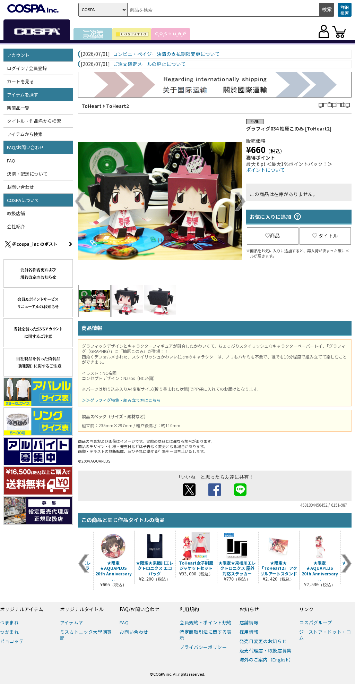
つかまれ (9, 631)
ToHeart (91, 105)
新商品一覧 (18, 107)
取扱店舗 (16, 213)
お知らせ (249, 609)
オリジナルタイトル (82, 609)
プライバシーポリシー (203, 647)
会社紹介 (16, 226)
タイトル (328, 235)
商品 (275, 235)
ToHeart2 (117, 105)
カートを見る (20, 81)
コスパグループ (315, 622)
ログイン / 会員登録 (27, 68)
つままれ (9, 622)
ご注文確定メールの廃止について (149, 64)
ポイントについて (265, 169)
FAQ (11, 160)
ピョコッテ (12, 641)
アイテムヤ (71, 622)
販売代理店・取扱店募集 (266, 650)
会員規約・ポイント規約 (206, 622)
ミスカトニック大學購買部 (86, 634)
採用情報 (249, 631)
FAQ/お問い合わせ (139, 609)
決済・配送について (27, 173)
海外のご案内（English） (267, 659)
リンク (306, 609)
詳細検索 (344, 10)
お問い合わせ (20, 187)
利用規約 (189, 609)
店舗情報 (249, 622)
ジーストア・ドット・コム (325, 634)
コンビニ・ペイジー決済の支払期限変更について (166, 54)
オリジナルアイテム (21, 609)
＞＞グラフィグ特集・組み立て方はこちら (121, 400)
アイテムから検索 (25, 134)
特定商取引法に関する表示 (206, 634)
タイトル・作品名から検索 (34, 121)
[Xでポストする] (189, 493)
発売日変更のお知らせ (263, 641)
